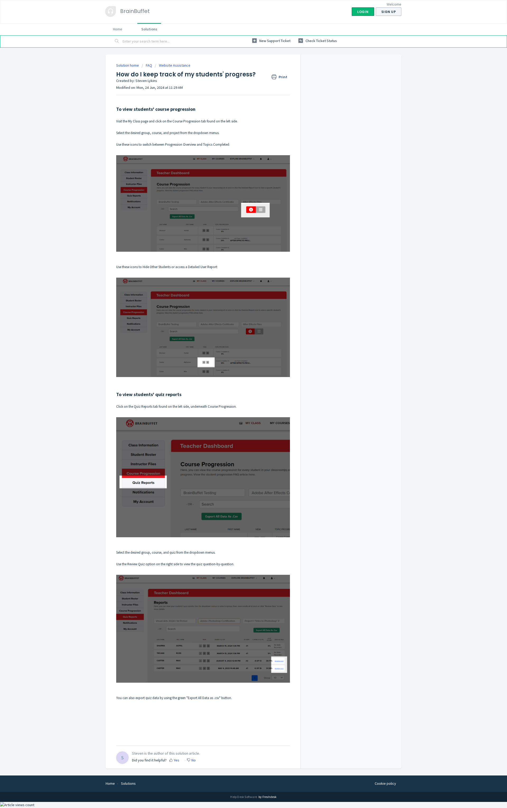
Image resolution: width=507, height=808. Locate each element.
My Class (134, 121)
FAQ (149, 65)
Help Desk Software (243, 797)
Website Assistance (174, 65)
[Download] (244, 345)
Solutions (149, 29)
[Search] (117, 41)
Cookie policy (385, 783)
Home (117, 29)
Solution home (128, 65)
